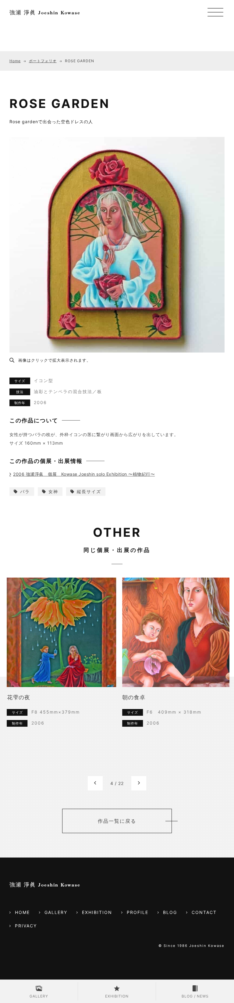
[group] (59, 677)
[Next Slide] (138, 783)
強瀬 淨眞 (44, 12)
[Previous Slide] (95, 783)
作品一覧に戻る (117, 821)
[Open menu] (215, 13)
